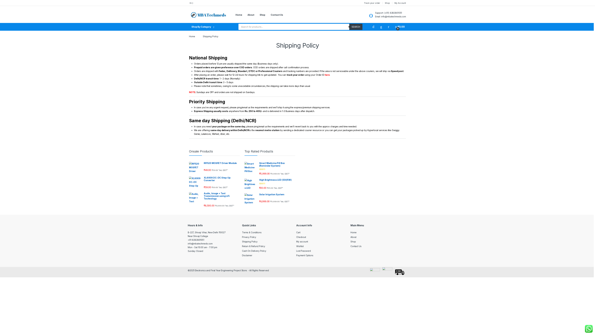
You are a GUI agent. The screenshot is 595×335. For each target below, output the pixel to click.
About (250, 14)
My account (302, 241)
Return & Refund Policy (253, 246)
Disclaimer (247, 255)
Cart (298, 232)
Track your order (372, 3)
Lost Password (303, 251)
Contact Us (277, 14)
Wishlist (300, 246)
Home (239, 14)
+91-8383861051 (196, 240)
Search (356, 26)
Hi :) (191, 3)
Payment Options (304, 255)
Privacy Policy (249, 237)
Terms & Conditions (251, 232)
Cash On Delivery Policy (254, 251)
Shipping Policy (250, 241)
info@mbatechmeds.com (200, 243)
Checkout (301, 237)
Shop (387, 3)
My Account (400, 3)
